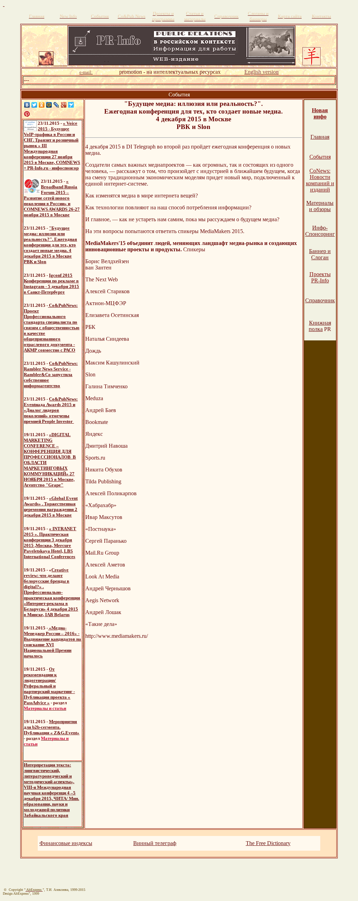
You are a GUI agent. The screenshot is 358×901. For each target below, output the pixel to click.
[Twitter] (34, 104)
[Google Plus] (63, 104)
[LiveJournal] (56, 104)
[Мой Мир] (49, 104)
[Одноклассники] (41, 104)
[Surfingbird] (71, 104)
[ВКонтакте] (27, 104)
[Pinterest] (27, 113)
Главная (319, 137)
